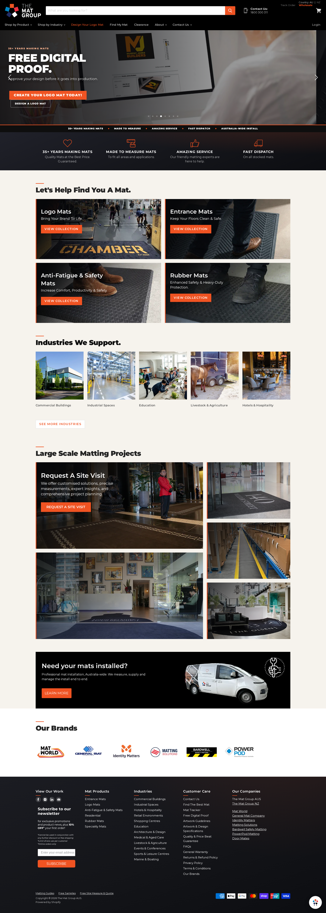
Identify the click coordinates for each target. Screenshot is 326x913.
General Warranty (195, 852)
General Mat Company (248, 815)
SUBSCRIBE (56, 864)
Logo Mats (92, 804)
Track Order (288, 5)
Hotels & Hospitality (148, 810)
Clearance (141, 24)
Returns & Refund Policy (200, 857)
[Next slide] (315, 77)
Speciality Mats (95, 826)
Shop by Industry (50, 24)
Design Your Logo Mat (87, 24)
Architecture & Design (149, 832)
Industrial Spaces (146, 804)
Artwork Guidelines (196, 821)
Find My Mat (119, 24)
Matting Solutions (244, 825)
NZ (318, 2)
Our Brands (191, 874)
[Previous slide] (10, 77)
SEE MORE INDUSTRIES (60, 424)
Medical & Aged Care (149, 837)
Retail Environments (148, 815)
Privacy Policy (193, 863)
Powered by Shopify (48, 902)
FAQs (187, 846)
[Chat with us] (315, 902)
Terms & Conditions (197, 868)
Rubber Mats (94, 821)
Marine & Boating (146, 859)
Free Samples (67, 893)
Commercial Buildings (149, 799)
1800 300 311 (259, 12)
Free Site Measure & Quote (97, 893)
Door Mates (240, 838)
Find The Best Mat (196, 804)
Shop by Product (17, 24)
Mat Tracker (191, 810)
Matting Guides (45, 893)
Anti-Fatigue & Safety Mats (103, 810)
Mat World (239, 811)
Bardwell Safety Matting (249, 829)
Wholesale (305, 5)
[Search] (230, 10)
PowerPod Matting (245, 834)
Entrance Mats (95, 799)
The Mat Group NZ (245, 803)
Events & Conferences (149, 848)
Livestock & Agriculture (150, 843)
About (160, 24)
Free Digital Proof (195, 815)
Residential (93, 815)
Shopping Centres (147, 821)
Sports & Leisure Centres (151, 854)
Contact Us (181, 24)
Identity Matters (243, 820)
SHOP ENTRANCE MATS (129, 104)
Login (316, 24)
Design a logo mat (180, 104)
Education (141, 826)
